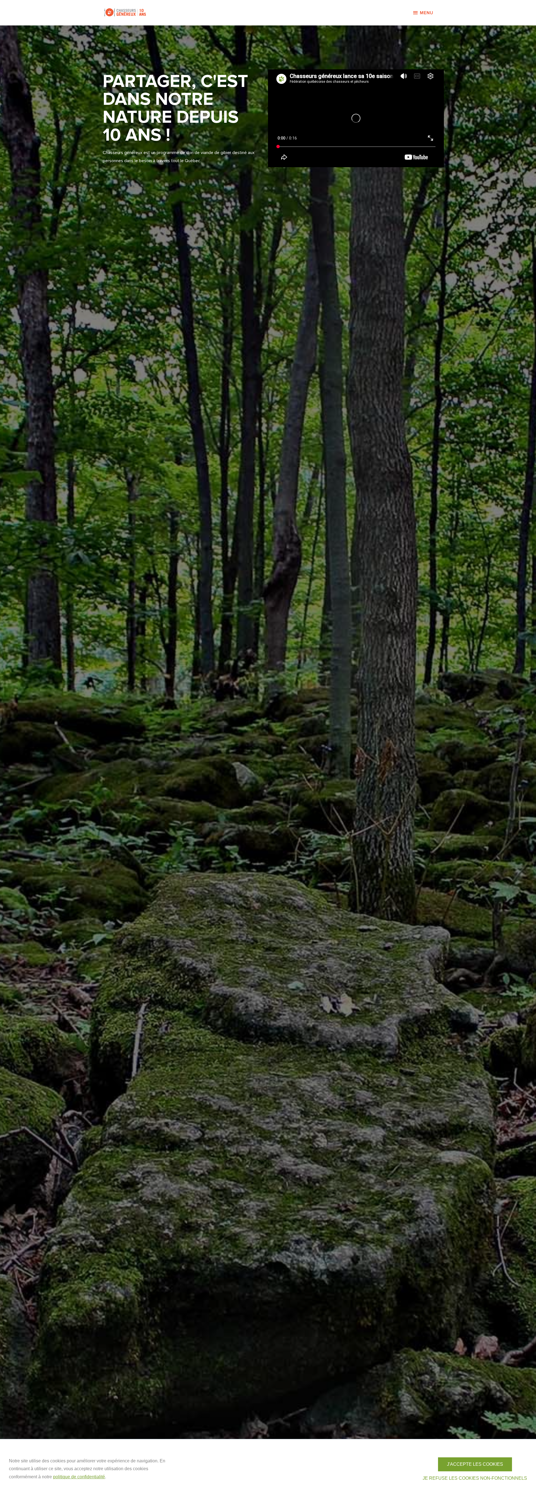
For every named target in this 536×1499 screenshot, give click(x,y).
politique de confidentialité (79, 1476)
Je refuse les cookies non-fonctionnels (475, 1478)
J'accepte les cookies (475, 1464)
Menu (426, 13)
